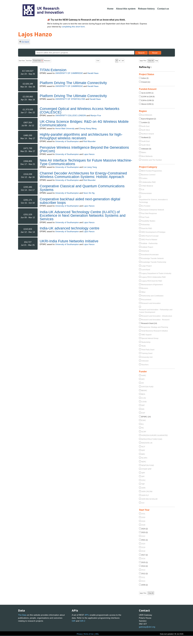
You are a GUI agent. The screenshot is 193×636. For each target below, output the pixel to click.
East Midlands (146, 115)
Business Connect (148, 175)
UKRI (143, 488)
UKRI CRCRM (146, 492)
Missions (144, 288)
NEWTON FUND (147, 465)
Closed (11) (145, 82)
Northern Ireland (147, 134)
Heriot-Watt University (65, 128)
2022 (143, 536)
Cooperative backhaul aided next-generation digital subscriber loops (80, 201)
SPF (143, 477)
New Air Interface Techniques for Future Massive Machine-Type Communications (86, 162)
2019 (143, 547)
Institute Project (147, 247)
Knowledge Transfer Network (152, 258)
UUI (142, 503)
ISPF (143, 450)
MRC (143, 454)
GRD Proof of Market (149, 240)
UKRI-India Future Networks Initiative (69, 241)
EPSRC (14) (146, 417)
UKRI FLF (145, 495)
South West (145, 145)
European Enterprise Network (152, 210)
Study (143, 346)
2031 (143, 514)
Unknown (145, 361)
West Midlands (147, 156)
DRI (142, 409)
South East (145, 141)
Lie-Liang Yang (90, 167)
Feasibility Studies (148, 221)
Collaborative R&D (148, 182)
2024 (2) (144, 529)
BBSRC (144, 391)
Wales (143, 152)
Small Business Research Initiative (154, 331)
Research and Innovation (151, 303)
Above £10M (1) (147, 104)
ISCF (143, 447)
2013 (143, 570)
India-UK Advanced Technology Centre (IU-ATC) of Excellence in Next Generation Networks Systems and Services (82, 215)
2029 (143, 521)
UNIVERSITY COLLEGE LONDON (70, 115)
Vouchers (144, 365)
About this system (125, 8)
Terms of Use (89, 634)
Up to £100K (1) (147, 93)
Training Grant (146, 353)
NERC (143, 462)
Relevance (47, 60)
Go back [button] (25, 42)
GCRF (143, 432)
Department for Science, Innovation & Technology (153, 201)
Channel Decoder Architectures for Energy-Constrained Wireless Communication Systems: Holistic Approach (83, 175)
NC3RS (144, 458)
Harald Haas (92, 73)
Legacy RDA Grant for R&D (151, 281)
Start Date (22, 60)
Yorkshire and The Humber (151, 160)
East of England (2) (148, 119)
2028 (143, 525)
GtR (73, 621)
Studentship (145, 342)
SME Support (146, 335)
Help (156, 60)
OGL (97, 634)
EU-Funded (145, 206)
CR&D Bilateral (147, 186)
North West (145, 130)
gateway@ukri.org (147, 627)
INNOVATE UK (146, 443)
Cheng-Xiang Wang (87, 128)
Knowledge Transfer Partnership (153, 262)
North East (145, 126)
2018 (143, 551)
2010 (143, 581)
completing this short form (73, 26)
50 (119, 60)
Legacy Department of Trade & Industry (156, 273)
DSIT (143, 413)
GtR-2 (82, 621)
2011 (143, 577)
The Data (22, 615)
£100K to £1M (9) (148, 97)
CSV (97, 60)
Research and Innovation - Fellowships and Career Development (155, 311)
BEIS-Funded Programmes (151, 171)
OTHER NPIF (146, 469)
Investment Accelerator (150, 255)
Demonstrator (146, 193)
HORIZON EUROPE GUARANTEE (154, 435)
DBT (143, 405)
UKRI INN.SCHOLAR (149, 499)
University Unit (146, 357)
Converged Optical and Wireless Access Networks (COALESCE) (79, 110)
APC (143, 379)
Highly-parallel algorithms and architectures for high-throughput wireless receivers (81, 136)
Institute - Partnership (149, 243)
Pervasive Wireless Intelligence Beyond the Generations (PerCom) (84, 149)
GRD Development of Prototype (153, 232)
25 (116, 60)
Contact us (163, 8)
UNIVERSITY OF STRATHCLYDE (70, 99)
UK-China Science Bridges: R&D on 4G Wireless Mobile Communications (84, 123)
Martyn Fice (95, 115)
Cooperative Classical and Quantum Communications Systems (82, 188)
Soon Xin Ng (89, 193)
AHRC (143, 376)
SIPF (143, 473)
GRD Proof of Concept (149, 236)
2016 (143, 559)
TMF (143, 484)
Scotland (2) (146, 137)
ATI (142, 383)
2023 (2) (144, 532)
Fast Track (145, 217)
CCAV (143, 398)
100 (123, 60)
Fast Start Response (149, 213)
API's (87, 615)
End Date (29, 60)
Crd (142, 190)
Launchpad (145, 270)
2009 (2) (144, 585)
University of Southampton (67, 141)
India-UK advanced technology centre (69, 228)
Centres (144, 178)
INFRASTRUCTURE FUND (151, 439)
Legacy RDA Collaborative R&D (153, 277)
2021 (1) (144, 540)
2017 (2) (144, 555)
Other (143, 292)
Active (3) (144, 78)
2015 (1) (144, 562)
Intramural (145, 251)
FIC (142, 428)
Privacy (79, 634)
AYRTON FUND (147, 387)
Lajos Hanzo (89, 154)
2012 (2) (144, 574)
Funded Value (38, 61)
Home (110, 8)
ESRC (143, 420)
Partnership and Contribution (152, 296)
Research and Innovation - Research (155, 320)
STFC (143, 480)
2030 (143, 517)
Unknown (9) (146, 149)
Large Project (146, 266)
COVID (144, 402)
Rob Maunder (89, 141)
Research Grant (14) (149, 323)
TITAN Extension (53, 70)
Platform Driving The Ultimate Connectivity (73, 83)
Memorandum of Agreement (152, 285)
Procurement (146, 300)
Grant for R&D (146, 228)
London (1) (145, 122)
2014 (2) (144, 566)
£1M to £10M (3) (147, 100)
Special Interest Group (149, 338)
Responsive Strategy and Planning (154, 327)
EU (142, 424)
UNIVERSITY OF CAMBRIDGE (69, 73)
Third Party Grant (147, 350)
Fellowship (145, 225)
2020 (143, 544)
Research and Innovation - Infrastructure (156, 316)
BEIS (143, 394)
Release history (146, 8)
